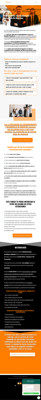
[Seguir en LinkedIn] (20, 383)
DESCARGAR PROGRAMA (22, 140)
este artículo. (33, 39)
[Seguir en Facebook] (18, 383)
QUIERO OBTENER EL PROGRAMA (22, 354)
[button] (39, 379)
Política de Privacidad (20, 381)
